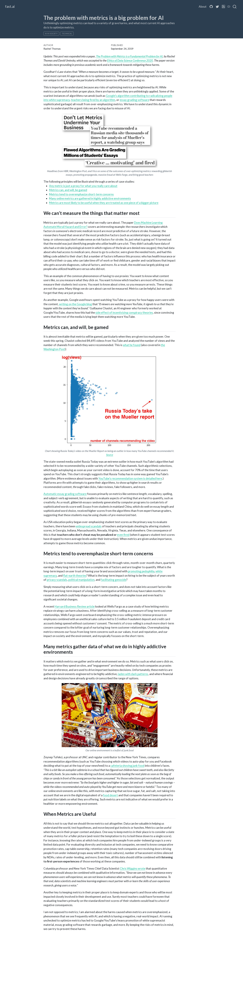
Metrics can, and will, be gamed (68, 190)
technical (67, 33)
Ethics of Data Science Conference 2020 (130, 60)
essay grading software (134, 100)
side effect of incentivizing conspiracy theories (124, 312)
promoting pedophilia (141, 571)
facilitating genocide (113, 579)
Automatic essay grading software (65, 494)
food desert (110, 795)
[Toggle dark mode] (229, 6)
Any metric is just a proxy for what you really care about (83, 186)
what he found (132, 345)
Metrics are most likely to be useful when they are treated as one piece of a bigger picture (103, 202)
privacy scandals (57, 579)
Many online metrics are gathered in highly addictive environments (90, 198)
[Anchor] (143, 213)
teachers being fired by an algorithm (93, 100)
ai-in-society (51, 33)
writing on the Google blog (75, 304)
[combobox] (234, 6)
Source (109, 454)
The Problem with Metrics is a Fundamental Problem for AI (129, 56)
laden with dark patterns (133, 674)
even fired (123, 534)
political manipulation (81, 579)
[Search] (234, 6)
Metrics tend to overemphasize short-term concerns (81, 194)
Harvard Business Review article (75, 606)
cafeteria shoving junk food (127, 765)
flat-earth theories (74, 575)
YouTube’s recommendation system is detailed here (130, 478)
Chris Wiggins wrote (132, 868)
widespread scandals (88, 526)
